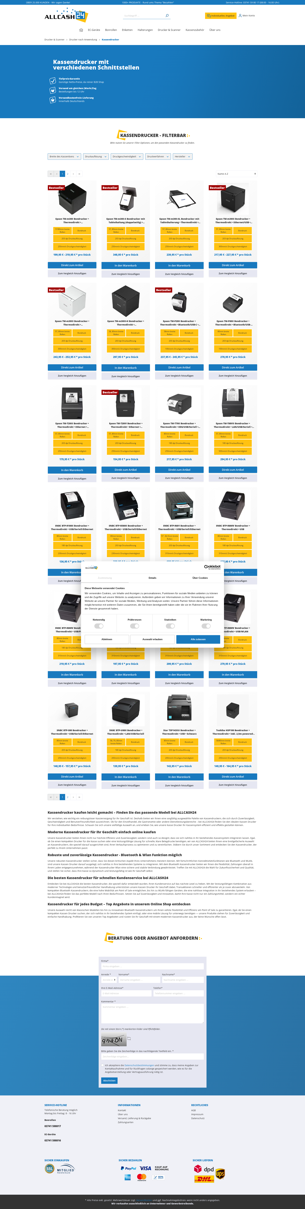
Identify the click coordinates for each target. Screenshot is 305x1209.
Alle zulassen (198, 639)
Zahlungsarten (125, 1122)
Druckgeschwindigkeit (125, 156)
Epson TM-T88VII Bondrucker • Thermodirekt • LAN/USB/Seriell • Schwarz (233, 425)
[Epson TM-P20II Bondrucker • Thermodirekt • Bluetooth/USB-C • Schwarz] (179, 301)
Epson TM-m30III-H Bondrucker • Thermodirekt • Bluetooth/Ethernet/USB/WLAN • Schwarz (125, 323)
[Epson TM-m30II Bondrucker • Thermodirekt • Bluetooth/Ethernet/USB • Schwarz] (72, 199)
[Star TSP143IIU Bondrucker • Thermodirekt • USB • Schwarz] (179, 710)
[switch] (134, 626)
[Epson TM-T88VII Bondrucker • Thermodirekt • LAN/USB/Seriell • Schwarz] (233, 403)
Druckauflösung (93, 156)
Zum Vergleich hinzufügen (72, 273)
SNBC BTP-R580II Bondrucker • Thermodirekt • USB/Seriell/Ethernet (126, 527)
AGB (193, 1110)
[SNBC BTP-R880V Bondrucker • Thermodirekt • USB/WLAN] (233, 608)
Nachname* (168, 974)
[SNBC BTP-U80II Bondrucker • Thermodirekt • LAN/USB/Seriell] (126, 710)
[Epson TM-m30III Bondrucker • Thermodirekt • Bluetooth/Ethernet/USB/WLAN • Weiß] (72, 301)
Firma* (104, 960)
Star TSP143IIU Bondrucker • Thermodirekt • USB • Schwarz (179, 732)
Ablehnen (107, 639)
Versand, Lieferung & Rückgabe (134, 1118)
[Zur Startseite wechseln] (66, 15)
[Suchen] (167, 15)
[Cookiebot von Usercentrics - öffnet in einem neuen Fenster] (206, 567)
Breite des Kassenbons (62, 156)
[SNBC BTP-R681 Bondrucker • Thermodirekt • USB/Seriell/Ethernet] (179, 506)
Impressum (197, 1114)
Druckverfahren (156, 156)
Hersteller (180, 156)
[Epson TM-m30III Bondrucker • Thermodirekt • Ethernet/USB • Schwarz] (233, 199)
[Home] (83, 30)
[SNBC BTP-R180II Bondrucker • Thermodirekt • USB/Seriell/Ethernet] (72, 506)
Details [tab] (152, 578)
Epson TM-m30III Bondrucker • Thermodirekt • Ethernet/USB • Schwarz (232, 220)
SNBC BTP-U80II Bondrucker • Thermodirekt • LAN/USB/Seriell (125, 732)
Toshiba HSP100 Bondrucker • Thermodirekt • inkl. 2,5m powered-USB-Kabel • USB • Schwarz (233, 732)
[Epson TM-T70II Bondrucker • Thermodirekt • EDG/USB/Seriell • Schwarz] (179, 403)
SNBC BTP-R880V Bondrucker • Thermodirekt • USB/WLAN (233, 629)
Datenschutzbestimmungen (139, 1065)
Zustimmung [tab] (105, 578)
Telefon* (158, 987)
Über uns (123, 1114)
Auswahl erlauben (152, 639)
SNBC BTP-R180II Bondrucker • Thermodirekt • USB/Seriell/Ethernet (72, 527)
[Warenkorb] (259, 14)
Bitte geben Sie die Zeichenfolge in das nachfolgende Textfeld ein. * (137, 1051)
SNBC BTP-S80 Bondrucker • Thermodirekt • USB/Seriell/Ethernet (72, 732)
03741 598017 (52, 1126)
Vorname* (124, 974)
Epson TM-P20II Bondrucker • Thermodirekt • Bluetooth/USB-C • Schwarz (179, 323)
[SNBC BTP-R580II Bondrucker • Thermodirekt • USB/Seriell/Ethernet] (126, 506)
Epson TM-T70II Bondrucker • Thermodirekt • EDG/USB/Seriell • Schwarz (179, 425)
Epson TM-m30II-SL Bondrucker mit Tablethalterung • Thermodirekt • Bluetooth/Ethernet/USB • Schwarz (179, 220)
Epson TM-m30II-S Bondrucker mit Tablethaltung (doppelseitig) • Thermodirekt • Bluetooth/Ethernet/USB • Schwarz (125, 220)
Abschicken (109, 1080)
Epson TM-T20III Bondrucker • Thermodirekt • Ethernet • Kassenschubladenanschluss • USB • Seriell (72, 425)
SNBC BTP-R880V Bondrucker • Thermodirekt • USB (233, 527)
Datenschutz (198, 1118)
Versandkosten (144, 1200)
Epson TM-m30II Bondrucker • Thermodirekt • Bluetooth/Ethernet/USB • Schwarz (72, 220)
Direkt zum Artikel (72, 265)
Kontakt (122, 1110)
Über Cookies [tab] (200, 578)
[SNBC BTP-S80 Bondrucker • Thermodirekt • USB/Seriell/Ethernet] (72, 710)
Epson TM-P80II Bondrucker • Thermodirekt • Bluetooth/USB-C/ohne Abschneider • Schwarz (233, 323)
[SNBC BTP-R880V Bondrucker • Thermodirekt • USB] (233, 506)
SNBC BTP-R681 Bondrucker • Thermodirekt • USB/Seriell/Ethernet (179, 527)
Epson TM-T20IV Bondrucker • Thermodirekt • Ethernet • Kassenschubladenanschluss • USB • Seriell (125, 425)
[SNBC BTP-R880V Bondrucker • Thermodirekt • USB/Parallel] (72, 608)
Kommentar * (108, 1001)
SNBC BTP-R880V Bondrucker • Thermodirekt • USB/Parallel (72, 629)
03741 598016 (52, 1140)
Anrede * (106, 974)
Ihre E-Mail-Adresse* (112, 987)
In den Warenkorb (126, 265)
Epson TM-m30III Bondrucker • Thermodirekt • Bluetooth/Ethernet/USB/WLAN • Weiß (72, 323)
